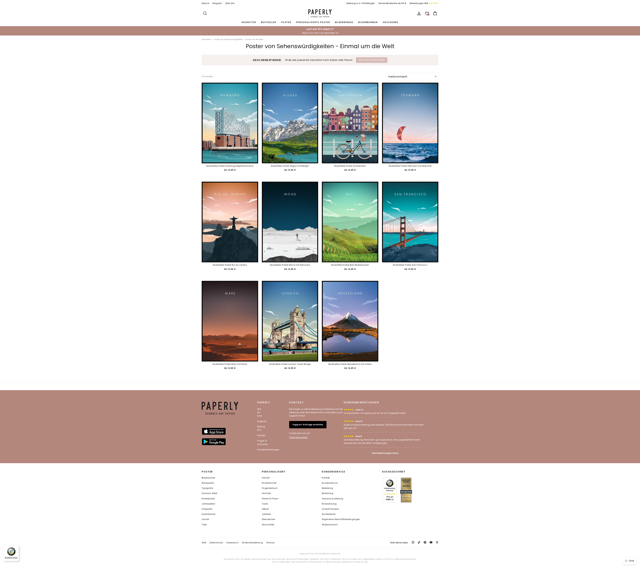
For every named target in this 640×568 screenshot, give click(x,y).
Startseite (206, 39)
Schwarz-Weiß (209, 493)
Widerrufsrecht (330, 524)
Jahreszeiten (208, 503)
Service (205, 3)
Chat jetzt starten (298, 437)
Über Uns (230, 3)
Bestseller (268, 22)
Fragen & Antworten (262, 442)
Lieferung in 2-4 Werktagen (360, 3)
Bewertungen (419, 3)
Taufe (265, 503)
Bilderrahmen (368, 22)
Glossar (270, 542)
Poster (286, 22)
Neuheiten (249, 22)
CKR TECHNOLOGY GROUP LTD (327, 553)
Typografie (207, 488)
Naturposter (208, 483)
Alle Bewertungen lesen (385, 453)
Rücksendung (329, 503)
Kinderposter (208, 498)
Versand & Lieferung (332, 498)
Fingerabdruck (270, 488)
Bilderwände (344, 22)
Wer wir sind (259, 412)
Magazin (217, 3)
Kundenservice (330, 483)
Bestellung (327, 488)
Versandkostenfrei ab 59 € (392, 3)
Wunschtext (268, 524)
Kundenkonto (329, 514)
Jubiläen (266, 514)
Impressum (232, 542)
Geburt (265, 509)
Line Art (205, 519)
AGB (204, 542)
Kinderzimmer (269, 483)
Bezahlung (327, 493)
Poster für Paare (270, 498)
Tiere (204, 524)
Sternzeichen (268, 519)
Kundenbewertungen (268, 449)
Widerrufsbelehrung (252, 542)
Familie (266, 477)
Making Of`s (261, 428)
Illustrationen (209, 514)
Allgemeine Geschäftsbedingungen (341, 519)
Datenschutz (216, 542)
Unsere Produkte (330, 509)
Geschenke (390, 22)
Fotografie (207, 509)
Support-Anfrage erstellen (307, 424)
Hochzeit (266, 493)
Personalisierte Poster (313, 22)
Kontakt (261, 435)
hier (366, 562)
